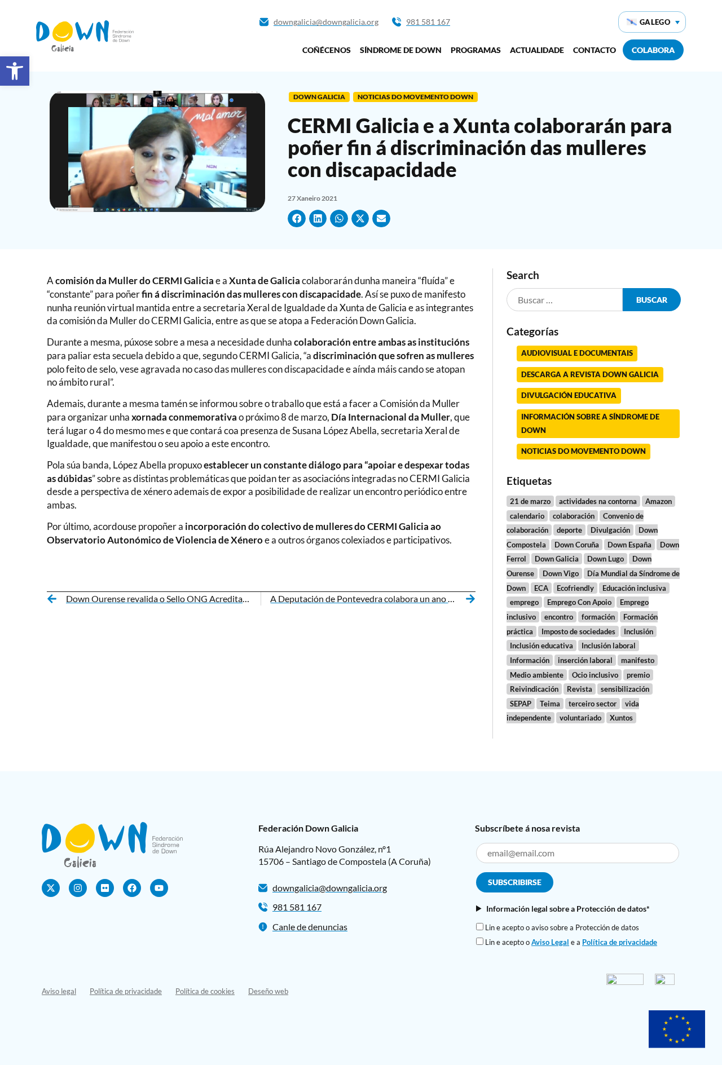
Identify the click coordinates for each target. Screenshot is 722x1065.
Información (529, 660)
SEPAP (520, 703)
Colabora (653, 50)
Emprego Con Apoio (579, 602)
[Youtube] (159, 888)
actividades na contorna (598, 501)
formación (598, 616)
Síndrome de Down (401, 50)
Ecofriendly (575, 588)
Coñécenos (326, 50)
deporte (569, 529)
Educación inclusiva (634, 588)
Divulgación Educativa (569, 395)
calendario (527, 515)
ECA (541, 588)
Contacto (594, 50)
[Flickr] (105, 888)
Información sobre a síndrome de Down (590, 423)
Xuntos (621, 717)
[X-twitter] (51, 888)
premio (638, 674)
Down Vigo (561, 573)
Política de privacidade (619, 942)
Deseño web (268, 991)
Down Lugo (605, 558)
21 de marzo (530, 501)
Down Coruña (576, 544)
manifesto (637, 660)
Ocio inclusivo (595, 674)
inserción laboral (585, 660)
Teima (550, 703)
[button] (14, 71)
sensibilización (625, 688)
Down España (629, 544)
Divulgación (610, 529)
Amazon (658, 501)
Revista (579, 688)
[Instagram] (78, 888)
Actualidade (537, 50)
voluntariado (580, 717)
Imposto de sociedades (578, 631)
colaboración (574, 515)
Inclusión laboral (609, 645)
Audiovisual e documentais (577, 352)
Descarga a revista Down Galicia (590, 374)
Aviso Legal (550, 942)
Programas (476, 50)
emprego (524, 602)
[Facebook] (132, 888)
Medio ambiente (536, 674)
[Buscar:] (565, 299)
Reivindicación (534, 688)
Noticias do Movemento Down (415, 96)
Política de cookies (205, 991)
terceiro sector (593, 703)
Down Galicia (319, 96)
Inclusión (638, 631)
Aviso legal (59, 991)
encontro (558, 616)
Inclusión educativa (541, 645)
